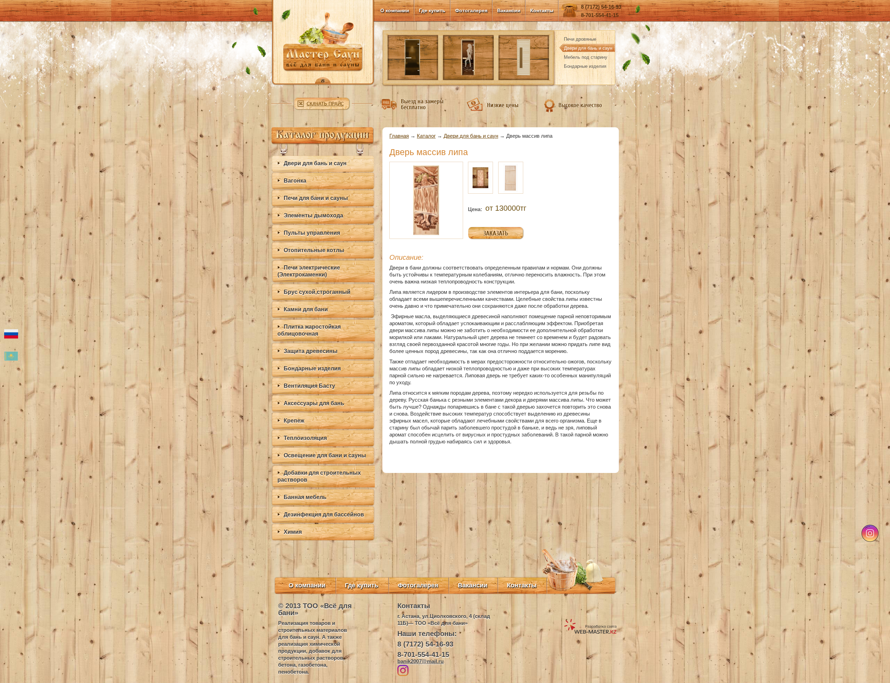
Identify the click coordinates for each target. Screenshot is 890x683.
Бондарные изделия (585, 66)
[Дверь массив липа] (426, 200)
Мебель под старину (585, 57)
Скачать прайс (325, 103)
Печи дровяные (580, 39)
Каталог (426, 136)
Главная (399, 136)
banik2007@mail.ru (420, 661)
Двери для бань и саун (588, 48)
